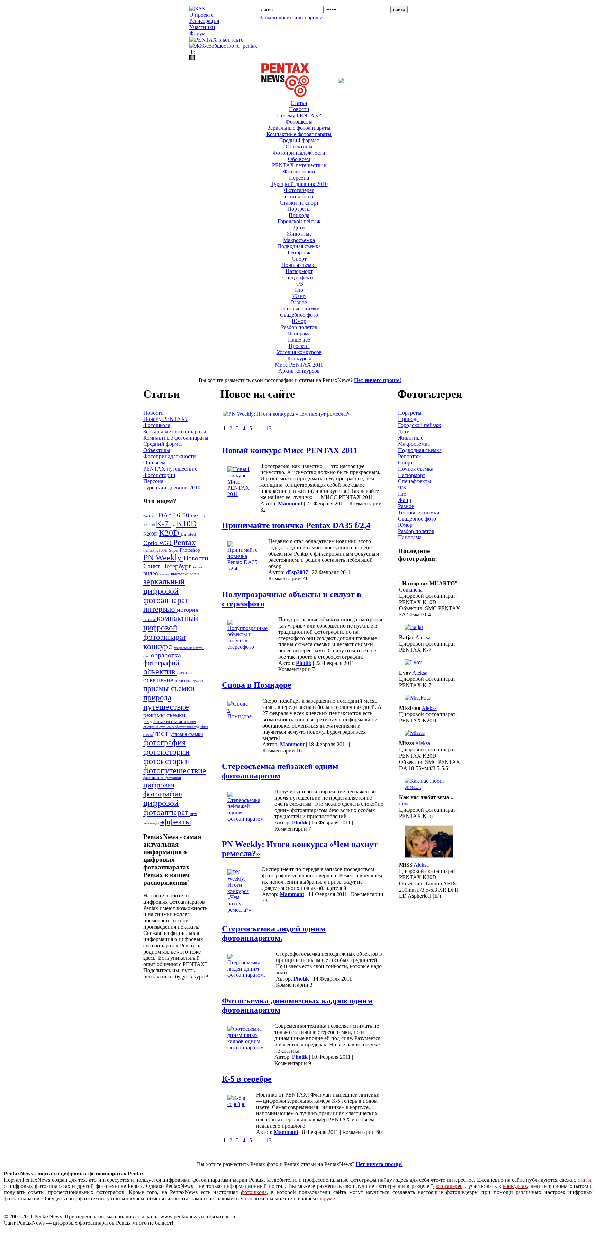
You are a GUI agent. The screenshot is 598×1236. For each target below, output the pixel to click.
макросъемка (183, 648)
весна (197, 567)
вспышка (165, 574)
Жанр (299, 296)
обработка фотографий (162, 659)
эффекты (175, 821)
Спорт (299, 259)
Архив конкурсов (299, 371)
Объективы (299, 147)
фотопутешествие (174, 770)
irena (404, 803)
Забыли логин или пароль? (291, 17)
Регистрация (204, 21)
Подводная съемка (299, 246)
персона (184, 680)
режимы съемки (164, 715)
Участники (202, 27)
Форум (197, 33)
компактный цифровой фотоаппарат (170, 627)
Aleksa (423, 637)
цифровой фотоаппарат (166, 808)
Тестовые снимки (299, 309)
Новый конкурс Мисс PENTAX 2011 (289, 450)
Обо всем (299, 159)
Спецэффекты (299, 277)
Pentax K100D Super (161, 550)
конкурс (158, 646)
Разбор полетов (299, 327)
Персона (299, 178)
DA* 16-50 (174, 515)
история (187, 609)
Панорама (299, 333)
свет (193, 722)
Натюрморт (299, 271)
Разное (299, 302)
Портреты (299, 209)
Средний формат (299, 140)
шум (193, 814)
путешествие (166, 706)
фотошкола (154, 777)
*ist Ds (148, 516)
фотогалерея (447, 1186)
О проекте (201, 15)
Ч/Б (299, 284)
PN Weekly (163, 557)
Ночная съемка (299, 265)
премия (198, 681)
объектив (160, 671)
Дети (299, 228)
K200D (151, 534)
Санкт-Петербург (168, 566)
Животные (299, 234)
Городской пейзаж (299, 221)
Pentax (184, 542)
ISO (153, 525)
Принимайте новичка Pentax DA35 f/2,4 (296, 525)
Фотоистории (299, 171)
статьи (585, 1180)
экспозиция (151, 823)
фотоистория (166, 761)
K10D (186, 523)
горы (194, 573)
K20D (170, 533)
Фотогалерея (299, 190)
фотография (164, 742)
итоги (150, 619)
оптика (184, 672)
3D (156, 516)
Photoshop (190, 550)
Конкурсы (299, 358)
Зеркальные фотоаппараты (299, 128)
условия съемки (186, 734)
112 (268, 428)
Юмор (299, 321)
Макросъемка (299, 240)
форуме (326, 1198)
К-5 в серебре (247, 1078)
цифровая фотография (162, 789)
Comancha (411, 590)
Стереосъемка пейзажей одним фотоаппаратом (280, 771)
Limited (188, 534)
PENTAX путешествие (299, 165)
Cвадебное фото (299, 315)
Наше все (299, 340)
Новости (299, 109)
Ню (299, 290)
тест (161, 733)
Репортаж (299, 252)
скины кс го (299, 196)
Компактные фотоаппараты (299, 134)
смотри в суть (155, 726)
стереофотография (180, 727)
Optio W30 (158, 543)
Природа (299, 215)
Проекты (299, 346)
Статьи (299, 103)
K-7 (163, 523)
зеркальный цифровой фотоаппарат (165, 591)
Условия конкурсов (299, 352)
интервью (160, 609)
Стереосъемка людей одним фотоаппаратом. (274, 933)
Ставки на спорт (299, 203)
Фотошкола (299, 122)
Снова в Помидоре (256, 684)
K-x (173, 525)
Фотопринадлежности (299, 153)
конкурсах (515, 1186)
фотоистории (166, 751)
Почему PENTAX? (299, 115)
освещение (159, 680)
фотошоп (173, 778)
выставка (180, 573)
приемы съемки (168, 688)
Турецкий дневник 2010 (299, 184)
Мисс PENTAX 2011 (299, 365)
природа (157, 697)
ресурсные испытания (166, 721)
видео (151, 573)
